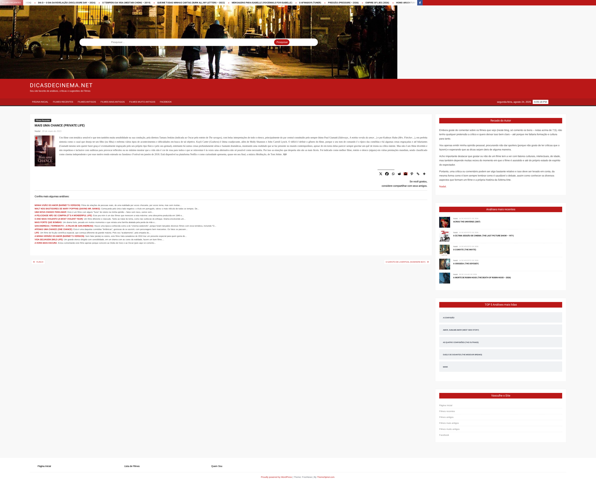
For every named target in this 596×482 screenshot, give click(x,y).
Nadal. (443, 186)
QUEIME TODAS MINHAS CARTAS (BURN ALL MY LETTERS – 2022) (123, 2)
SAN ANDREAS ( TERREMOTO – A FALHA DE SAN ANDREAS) (64, 226)
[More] (424, 174)
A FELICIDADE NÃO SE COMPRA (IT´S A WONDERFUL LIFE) (63, 215)
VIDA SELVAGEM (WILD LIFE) (49, 239)
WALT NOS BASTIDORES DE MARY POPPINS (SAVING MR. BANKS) (67, 208)
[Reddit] (399, 174)
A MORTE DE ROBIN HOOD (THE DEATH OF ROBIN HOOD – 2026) (482, 277)
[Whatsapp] (393, 174)
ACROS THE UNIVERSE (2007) (466, 221)
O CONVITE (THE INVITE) (464, 249)
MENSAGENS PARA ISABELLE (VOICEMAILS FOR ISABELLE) (194, 2)
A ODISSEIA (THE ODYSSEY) (466, 263)
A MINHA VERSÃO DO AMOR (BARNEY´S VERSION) (59, 236)
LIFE (37, 233)
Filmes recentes (63, 102)
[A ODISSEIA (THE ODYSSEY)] (444, 264)
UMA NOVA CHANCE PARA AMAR (50, 212)
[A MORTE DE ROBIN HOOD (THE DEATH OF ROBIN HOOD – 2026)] (444, 278)
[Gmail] (405, 174)
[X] (381, 174)
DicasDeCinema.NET (61, 85)
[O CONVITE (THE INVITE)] (444, 250)
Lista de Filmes (132, 466)
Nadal (37, 131)
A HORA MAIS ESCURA (46, 243)
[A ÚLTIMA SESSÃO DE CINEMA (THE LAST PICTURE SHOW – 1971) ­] (444, 236)
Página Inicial (40, 102)
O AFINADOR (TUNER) (242, 2)
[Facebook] (387, 174)
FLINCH (39, 262)
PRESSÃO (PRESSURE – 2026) (275, 2)
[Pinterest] (412, 174)
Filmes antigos (87, 102)
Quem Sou (216, 466)
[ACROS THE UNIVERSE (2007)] (444, 222)
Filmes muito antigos (142, 102)
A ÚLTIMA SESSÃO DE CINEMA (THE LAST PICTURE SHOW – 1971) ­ (483, 235)
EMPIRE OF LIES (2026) (309, 2)
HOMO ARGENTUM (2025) (341, 2)
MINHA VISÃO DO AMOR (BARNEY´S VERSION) (57, 205)
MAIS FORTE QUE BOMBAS (48, 222)
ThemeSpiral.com (325, 477)
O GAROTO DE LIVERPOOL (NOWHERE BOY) (405, 262)
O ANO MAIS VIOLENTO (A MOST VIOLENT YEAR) (59, 219)
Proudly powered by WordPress (276, 477)
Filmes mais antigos (113, 102)
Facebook (166, 102)
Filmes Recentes (43, 120)
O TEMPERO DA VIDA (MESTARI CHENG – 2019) (58, 2)
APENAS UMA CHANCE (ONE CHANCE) (53, 229)
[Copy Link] (418, 174)
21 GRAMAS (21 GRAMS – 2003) (377, 2)
